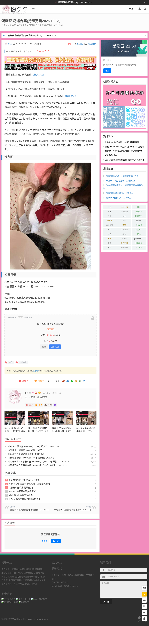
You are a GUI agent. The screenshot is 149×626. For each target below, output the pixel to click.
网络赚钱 (138, 216)
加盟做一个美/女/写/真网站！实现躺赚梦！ (124, 151)
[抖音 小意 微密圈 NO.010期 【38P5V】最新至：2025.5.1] (15, 418)
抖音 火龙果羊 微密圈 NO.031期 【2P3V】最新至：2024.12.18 (85, 431)
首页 (3, 25)
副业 (124, 221)
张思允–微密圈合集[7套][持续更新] (23, 499)
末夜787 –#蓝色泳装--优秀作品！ (121, 180)
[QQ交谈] (144, 618)
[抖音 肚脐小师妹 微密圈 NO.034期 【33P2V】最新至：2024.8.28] (62, 418)
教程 (109, 248)
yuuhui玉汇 (138, 239)
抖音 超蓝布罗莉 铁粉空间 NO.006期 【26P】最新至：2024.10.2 (36, 465)
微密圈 (109, 221)
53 (60, 393)
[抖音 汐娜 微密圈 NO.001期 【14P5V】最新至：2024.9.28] (38, 418)
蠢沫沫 (138, 221)
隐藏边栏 (92, 44)
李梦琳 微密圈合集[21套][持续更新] (23, 480)
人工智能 (138, 248)
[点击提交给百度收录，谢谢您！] (7, 51)
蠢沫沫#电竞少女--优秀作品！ (119, 197)
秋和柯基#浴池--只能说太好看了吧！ (122, 176)
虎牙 (109, 212)
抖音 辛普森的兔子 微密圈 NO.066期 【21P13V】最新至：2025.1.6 (37, 461)
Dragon (45, 619)
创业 (124, 216)
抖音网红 (138, 230)
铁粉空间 (124, 212)
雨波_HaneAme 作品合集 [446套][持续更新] (124, 146)
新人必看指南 (111, 155)
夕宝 (10, 43)
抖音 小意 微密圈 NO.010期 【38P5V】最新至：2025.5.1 (15, 431)
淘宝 (109, 243)
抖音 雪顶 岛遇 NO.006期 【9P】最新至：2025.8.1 (29, 458)
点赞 (25, 381)
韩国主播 (124, 207)
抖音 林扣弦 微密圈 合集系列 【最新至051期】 (28, 484)
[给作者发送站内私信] (55, 405)
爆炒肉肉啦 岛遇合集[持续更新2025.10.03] (29, 509)
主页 (40, 405)
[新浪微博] (63, 381)
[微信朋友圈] (72, 381)
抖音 (139, 207)
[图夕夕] (14, 13)
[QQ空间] (76, 380)
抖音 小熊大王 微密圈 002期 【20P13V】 (25, 454)
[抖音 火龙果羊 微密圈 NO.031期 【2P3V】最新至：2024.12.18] (86, 418)
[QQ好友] (67, 381)
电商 (109, 230)
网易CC (139, 225)
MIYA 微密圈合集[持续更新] (19, 495)
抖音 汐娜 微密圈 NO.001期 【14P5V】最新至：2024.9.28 (38, 431)
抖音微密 (138, 243)
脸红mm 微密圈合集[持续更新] (21, 491)
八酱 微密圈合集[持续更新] (19, 487)
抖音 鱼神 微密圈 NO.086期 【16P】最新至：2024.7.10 (32, 446)
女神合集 (12, 25)
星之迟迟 (124, 243)
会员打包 (124, 230)
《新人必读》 (38, 75)
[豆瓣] (80, 381)
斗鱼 (124, 234)
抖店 (109, 234)
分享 (109, 239)
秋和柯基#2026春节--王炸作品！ (120, 193)
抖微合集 (22, 25)
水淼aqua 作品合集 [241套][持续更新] (122, 142)
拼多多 (124, 239)
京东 (124, 225)
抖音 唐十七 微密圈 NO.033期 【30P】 (24, 450)
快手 (109, 216)
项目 (109, 207)
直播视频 (109, 225)
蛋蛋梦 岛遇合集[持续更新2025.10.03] (46, 25)
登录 (44, 347)
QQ (139, 621)
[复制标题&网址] (84, 381)
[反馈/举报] (49, 381)
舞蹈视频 (124, 248)
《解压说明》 (71, 96)
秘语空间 (138, 212)
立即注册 (55, 347)
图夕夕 (36, 371)
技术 (139, 234)
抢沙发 (80, 44)
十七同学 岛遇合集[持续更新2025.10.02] (72, 509)
